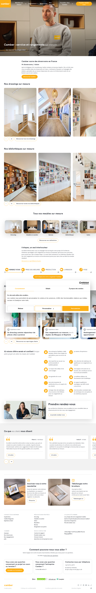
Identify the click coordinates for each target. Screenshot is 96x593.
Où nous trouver (38, 537)
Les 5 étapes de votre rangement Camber (75, 516)
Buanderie (36, 522)
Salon (35, 520)
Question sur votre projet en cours (43, 539)
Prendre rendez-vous (39, 535)
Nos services (51, 3)
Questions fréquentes (70, 520)
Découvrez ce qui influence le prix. (31, 261)
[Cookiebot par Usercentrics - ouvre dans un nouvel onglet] (80, 283)
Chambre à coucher (32, 235)
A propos (6, 533)
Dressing (13, 235)
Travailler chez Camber (65, 3)
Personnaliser (46, 308)
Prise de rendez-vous (69, 522)
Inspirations (32, 3)
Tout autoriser (75, 308)
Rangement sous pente (40, 526)
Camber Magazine (9, 518)
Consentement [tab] (20, 288)
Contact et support (39, 533)
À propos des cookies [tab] (76, 288)
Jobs (5, 539)
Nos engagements (9, 537)
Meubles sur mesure (19, 3)
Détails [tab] (48, 288)
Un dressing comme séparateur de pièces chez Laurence (21, 334)
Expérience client (8, 520)
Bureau (51, 235)
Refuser (20, 308)
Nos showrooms (8, 535)
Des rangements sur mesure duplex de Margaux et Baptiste (59, 334)
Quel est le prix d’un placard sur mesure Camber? (77, 518)
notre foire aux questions (51, 555)
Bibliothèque (70, 235)
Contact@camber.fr (40, 569)
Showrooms (43, 3)
